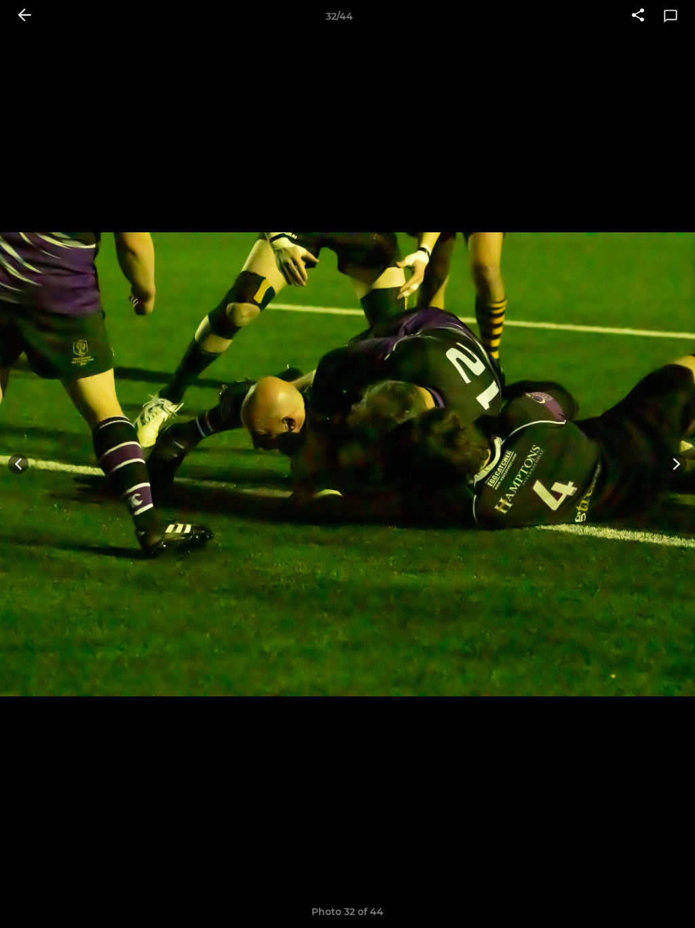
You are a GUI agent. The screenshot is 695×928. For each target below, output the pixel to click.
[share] (638, 16)
